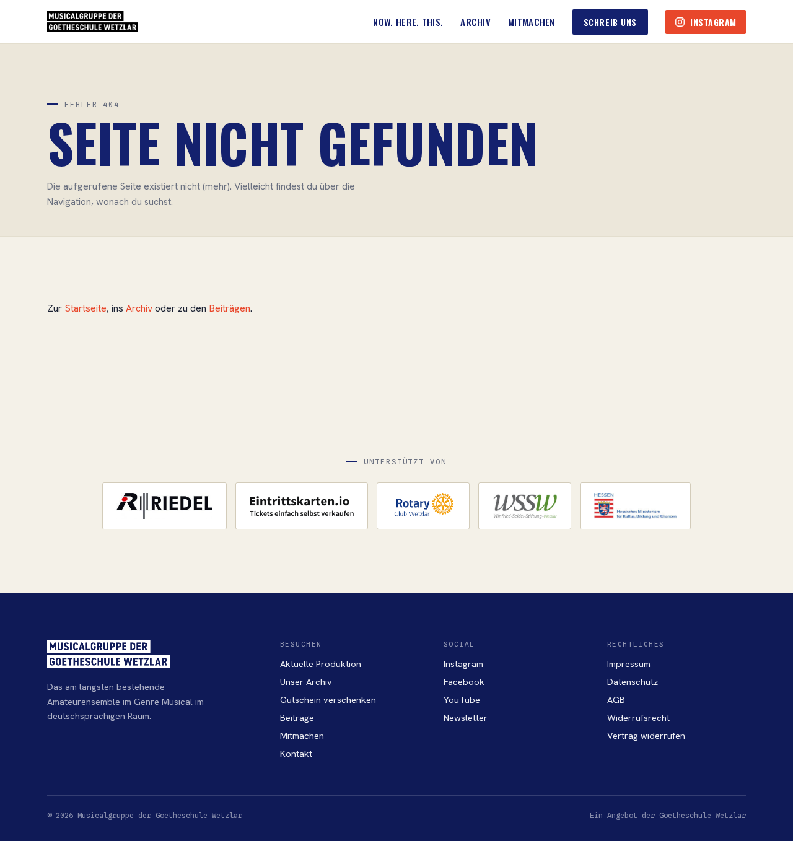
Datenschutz (632, 681)
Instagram (463, 663)
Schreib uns (610, 21)
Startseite (85, 308)
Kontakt (296, 753)
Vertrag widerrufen (646, 735)
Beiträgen (229, 308)
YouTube (462, 699)
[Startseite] (92, 21)
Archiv (475, 21)
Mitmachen (531, 21)
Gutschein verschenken (328, 699)
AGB (616, 699)
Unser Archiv (306, 681)
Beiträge (297, 717)
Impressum (629, 663)
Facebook (464, 681)
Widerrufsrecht (638, 717)
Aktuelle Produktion (320, 663)
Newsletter (466, 717)
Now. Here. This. (408, 21)
